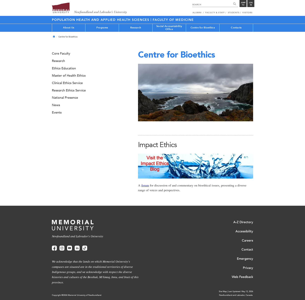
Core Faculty (61, 53)
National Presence (65, 98)
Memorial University (89, 8)
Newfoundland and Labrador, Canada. (236, 295)
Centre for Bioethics (203, 27)
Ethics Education (64, 68)
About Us (68, 27)
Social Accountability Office (169, 28)
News (56, 105)
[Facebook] (54, 248)
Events (57, 112)
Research (135, 27)
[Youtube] (69, 248)
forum (145, 185)
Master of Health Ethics (69, 76)
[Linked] (77, 248)
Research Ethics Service (69, 90)
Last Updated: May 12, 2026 (240, 291)
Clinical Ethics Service (67, 83)
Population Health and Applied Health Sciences (101, 20)
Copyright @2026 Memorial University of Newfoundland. (77, 295)
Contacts (236, 27)
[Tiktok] (84, 248)
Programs (102, 27)
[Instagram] (61, 248)
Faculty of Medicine (173, 20)
